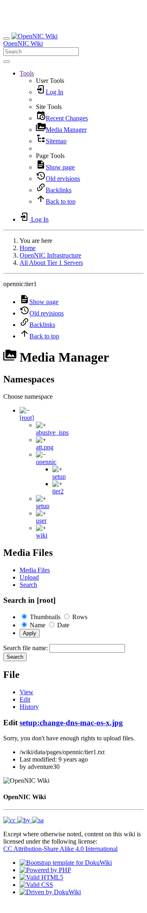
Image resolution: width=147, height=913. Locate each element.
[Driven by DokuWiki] (50, 892)
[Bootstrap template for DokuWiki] (66, 862)
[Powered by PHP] (45, 869)
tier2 (58, 491)
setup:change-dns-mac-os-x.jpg (71, 722)
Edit (25, 699)
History (29, 706)
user (41, 520)
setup (59, 476)
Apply (29, 633)
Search (28, 584)
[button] (27, 73)
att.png (44, 447)
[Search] (6, 61)
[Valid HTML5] (41, 877)
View (26, 692)
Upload (29, 577)
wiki (41, 535)
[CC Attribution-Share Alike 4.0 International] (23, 820)
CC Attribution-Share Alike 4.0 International (60, 848)
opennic (46, 461)
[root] (27, 417)
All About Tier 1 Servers (51, 262)
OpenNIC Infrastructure (50, 255)
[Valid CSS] (36, 884)
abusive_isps (52, 432)
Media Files (35, 569)
